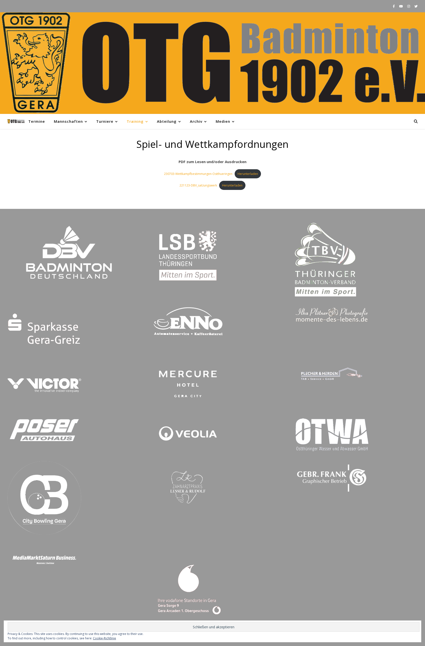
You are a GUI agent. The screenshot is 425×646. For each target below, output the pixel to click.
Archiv (196, 121)
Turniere (104, 121)
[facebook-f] (394, 6)
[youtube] (401, 6)
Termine (36, 121)
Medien (223, 121)
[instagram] (409, 6)
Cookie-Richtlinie (104, 638)
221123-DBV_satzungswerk (198, 185)
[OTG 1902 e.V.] (212, 63)
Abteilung (167, 121)
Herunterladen (248, 174)
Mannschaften (68, 121)
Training (135, 121)
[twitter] (416, 6)
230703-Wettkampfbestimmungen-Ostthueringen (198, 174)
